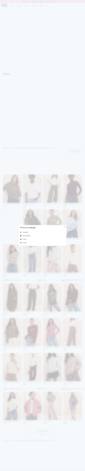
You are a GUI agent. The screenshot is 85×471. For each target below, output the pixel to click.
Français (25, 242)
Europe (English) (26, 235)
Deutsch (25, 239)
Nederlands (25, 232)
